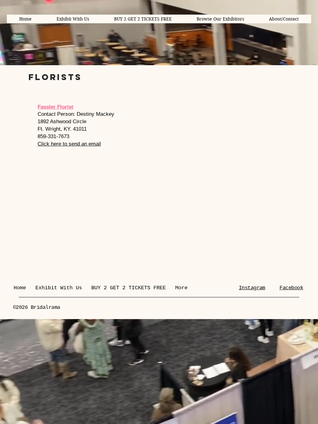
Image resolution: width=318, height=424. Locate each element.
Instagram (252, 288)
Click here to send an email (69, 144)
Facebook (291, 288)
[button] (220, 19)
